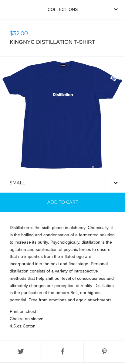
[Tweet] (21, 351)
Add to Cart (62, 202)
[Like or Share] (62, 351)
